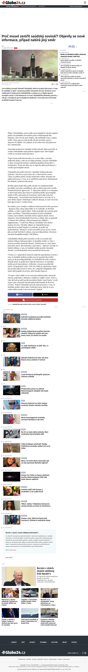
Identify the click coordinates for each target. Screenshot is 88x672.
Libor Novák (12, 550)
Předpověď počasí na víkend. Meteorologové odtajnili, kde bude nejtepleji (34, 391)
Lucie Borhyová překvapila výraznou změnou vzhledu (35, 375)
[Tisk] (57, 84)
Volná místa (66, 659)
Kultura (54, 642)
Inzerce (46, 659)
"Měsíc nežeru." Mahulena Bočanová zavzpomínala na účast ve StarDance (35, 505)
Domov (14, 642)
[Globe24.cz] (13, 2)
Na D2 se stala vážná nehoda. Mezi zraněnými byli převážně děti (34, 433)
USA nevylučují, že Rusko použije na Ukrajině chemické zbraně (71, 66)
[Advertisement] (32, 117)
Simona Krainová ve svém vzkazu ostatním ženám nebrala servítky (34, 404)
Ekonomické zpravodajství (28, 6)
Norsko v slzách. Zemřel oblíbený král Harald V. (45, 571)
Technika (43, 642)
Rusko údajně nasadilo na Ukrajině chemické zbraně (70, 61)
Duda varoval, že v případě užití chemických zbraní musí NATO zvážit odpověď (71, 85)
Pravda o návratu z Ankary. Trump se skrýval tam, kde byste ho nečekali (10, 622)
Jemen (34, 304)
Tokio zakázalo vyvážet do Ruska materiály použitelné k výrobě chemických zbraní (73, 78)
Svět (3, 564)
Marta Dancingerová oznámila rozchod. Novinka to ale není (33, 419)
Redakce (28, 659)
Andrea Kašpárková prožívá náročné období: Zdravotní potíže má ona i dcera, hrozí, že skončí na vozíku (35, 333)
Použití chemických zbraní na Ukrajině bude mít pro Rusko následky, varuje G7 (72, 72)
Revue (64, 642)
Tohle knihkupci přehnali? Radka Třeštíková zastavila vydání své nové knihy (35, 446)
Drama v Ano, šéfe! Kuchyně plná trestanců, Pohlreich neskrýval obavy (35, 519)
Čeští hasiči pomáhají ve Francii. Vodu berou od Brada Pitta (29, 621)
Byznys (32, 642)
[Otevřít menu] (84, 2)
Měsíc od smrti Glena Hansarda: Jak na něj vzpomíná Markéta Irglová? (35, 462)
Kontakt (34, 659)
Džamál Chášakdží (41, 304)
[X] (55, 84)
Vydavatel (40, 659)
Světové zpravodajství (12, 6)
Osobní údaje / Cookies (55, 659)
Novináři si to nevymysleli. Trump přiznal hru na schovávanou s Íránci (48, 602)
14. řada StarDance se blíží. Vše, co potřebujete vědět (34, 347)
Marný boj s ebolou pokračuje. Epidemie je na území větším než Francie (10, 602)
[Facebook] (52, 84)
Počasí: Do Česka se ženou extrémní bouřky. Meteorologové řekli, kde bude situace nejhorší (35, 477)
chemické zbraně (17, 304)
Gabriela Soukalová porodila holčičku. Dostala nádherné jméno (36, 318)
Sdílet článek (73, 46)
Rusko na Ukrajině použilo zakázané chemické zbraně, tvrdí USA (73, 55)
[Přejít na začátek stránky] (84, 659)
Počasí (74, 642)
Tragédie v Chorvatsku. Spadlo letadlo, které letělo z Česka (29, 601)
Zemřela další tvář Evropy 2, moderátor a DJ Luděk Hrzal (32, 491)
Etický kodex (21, 659)
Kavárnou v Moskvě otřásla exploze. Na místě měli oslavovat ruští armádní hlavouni (49, 622)
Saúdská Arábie (27, 304)
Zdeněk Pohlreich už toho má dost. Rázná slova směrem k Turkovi (34, 359)
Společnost (41, 6)
